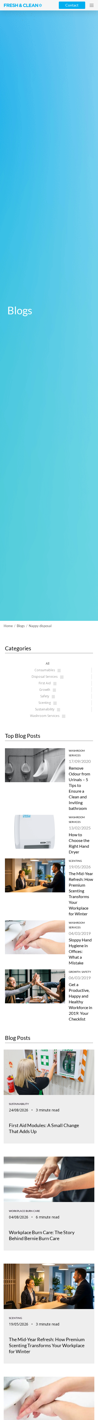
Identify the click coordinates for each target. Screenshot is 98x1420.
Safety (86, 971)
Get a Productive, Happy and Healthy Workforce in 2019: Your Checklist (80, 1001)
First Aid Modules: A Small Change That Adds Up (44, 1128)
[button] (91, 5)
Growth (74, 971)
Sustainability (19, 1103)
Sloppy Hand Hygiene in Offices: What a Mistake (80, 951)
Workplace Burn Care (24, 1210)
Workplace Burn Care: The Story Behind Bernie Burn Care (41, 1235)
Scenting (75, 860)
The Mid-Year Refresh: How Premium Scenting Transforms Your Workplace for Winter (47, 1345)
